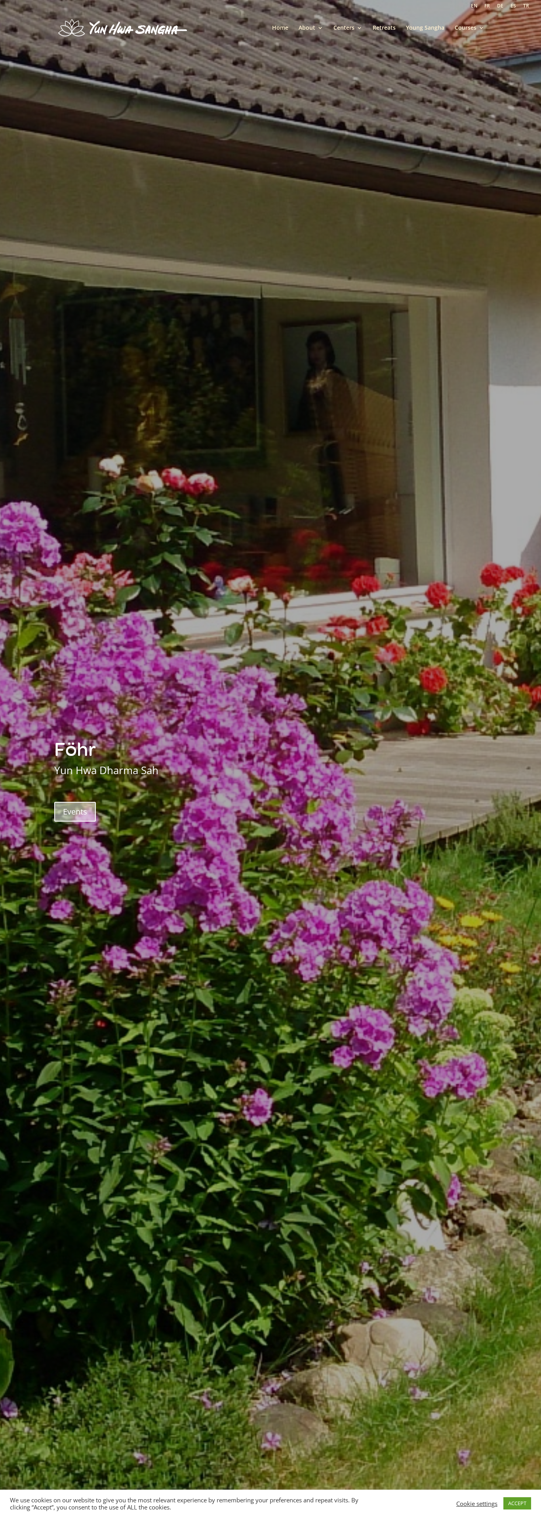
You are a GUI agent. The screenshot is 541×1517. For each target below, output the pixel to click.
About (307, 28)
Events (75, 811)
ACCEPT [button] (517, 1503)
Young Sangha (425, 28)
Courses (465, 28)
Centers (343, 28)
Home (280, 28)
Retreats (384, 28)
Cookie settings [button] (476, 1503)
